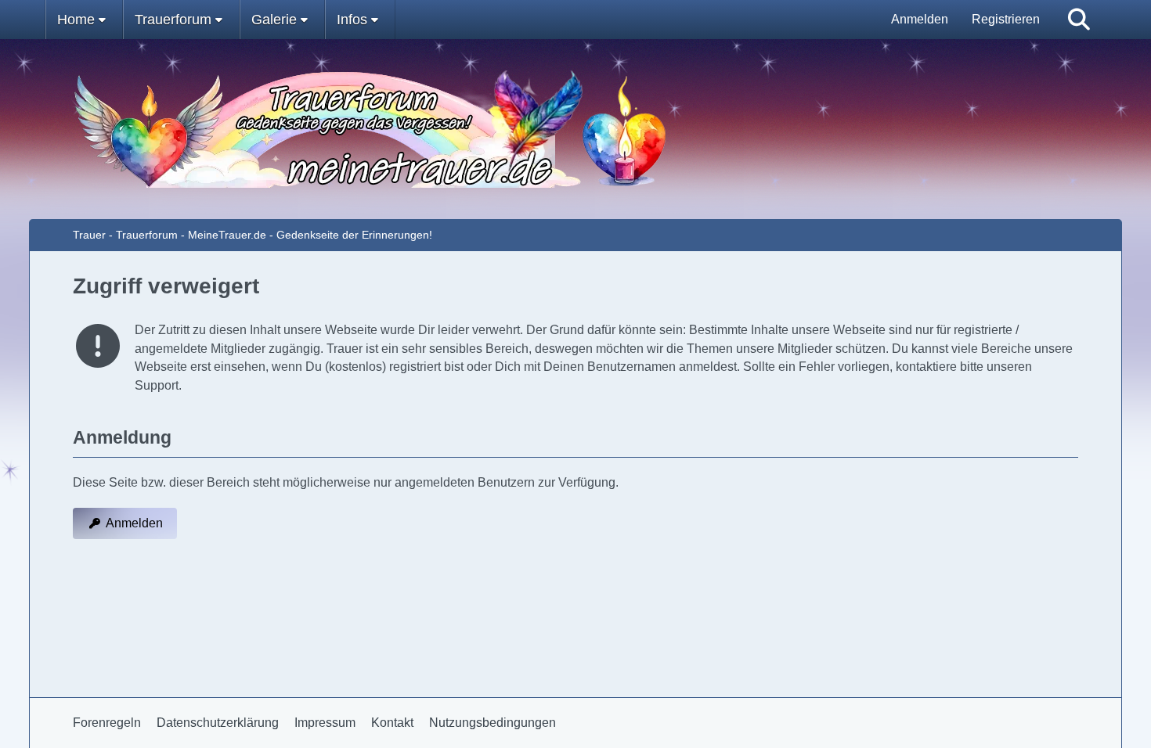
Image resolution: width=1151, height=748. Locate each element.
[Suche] (1079, 19)
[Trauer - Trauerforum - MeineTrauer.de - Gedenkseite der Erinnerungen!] (576, 129)
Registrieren (1006, 19)
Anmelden (919, 19)
